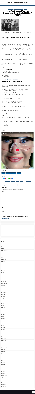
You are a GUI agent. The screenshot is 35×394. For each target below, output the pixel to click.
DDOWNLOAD (8, 172)
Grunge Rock (4, 298)
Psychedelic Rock (4, 347)
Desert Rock (3, 276)
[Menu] (1, 5)
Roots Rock (3, 358)
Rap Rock (25, 9)
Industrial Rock (4, 309)
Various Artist (4, 384)
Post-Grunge (4, 338)
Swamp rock (3, 373)
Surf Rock (3, 371)
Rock (2, 353)
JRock (3, 316)
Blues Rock (3, 257)
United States (29, 181)
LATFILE (19, 172)
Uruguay (3, 382)
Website (3, 211)
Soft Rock (3, 364)
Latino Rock (3, 318)
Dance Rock (3, 268)
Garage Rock (4, 292)
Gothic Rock (3, 296)
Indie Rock (3, 307)
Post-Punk (3, 342)
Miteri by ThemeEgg (21, 392)
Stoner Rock (3, 369)
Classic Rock (3, 261)
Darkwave (3, 270)
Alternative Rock (10, 9)
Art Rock (3, 255)
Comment (3, 191)
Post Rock (3, 336)
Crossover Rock (4, 266)
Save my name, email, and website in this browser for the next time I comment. (15, 216)
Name (3, 203)
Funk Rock (21, 9)
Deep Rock (3, 274)
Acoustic (3, 246)
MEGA (3, 172)
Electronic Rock (4, 281)
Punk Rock (3, 349)
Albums (3, 248)
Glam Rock (3, 294)
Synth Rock (3, 377)
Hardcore (3, 301)
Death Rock (3, 272)
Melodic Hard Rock (4, 320)
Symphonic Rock (4, 375)
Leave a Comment (5, 182)
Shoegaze (3, 360)
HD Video (3, 303)
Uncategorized (4, 380)
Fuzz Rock (3, 290)
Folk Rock (3, 285)
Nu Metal (3, 329)
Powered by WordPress (14, 392)
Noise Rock (3, 327)
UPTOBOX (14, 172)
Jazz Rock (3, 314)
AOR (2, 252)
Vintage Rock (4, 386)
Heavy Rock (3, 305)
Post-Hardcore (4, 340)
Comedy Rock (4, 263)
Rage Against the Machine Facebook (12, 79)
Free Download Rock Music (18, 2)
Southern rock (4, 366)
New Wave (3, 325)
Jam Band (3, 312)
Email (3, 207)
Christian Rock (4, 259)
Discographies (17, 9)
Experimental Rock (4, 283)
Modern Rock (4, 323)
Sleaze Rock (3, 362)
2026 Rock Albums (4, 244)
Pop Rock (3, 334)
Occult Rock (3, 331)
